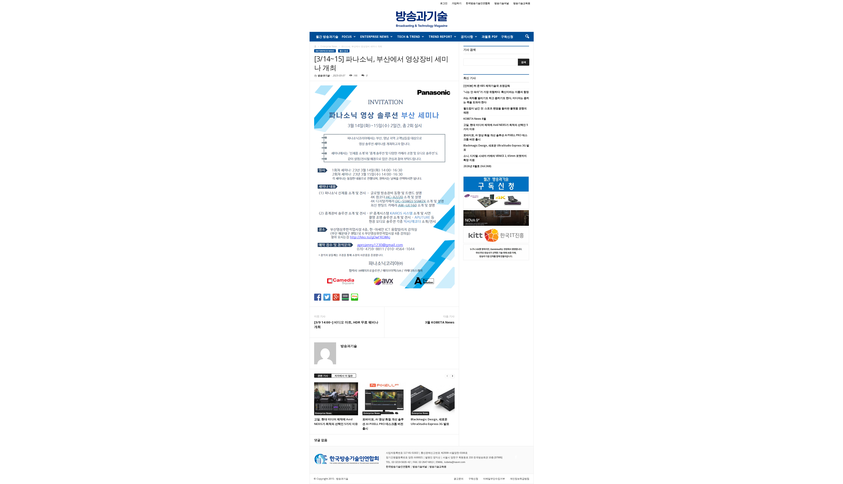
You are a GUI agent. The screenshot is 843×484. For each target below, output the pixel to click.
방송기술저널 (501, 3)
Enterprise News (374, 36)
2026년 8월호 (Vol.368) (477, 166)
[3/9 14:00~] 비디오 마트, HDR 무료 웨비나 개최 (346, 324)
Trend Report (440, 36)
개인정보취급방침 (519, 478)
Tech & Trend (408, 36)
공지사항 (467, 36)
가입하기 (456, 3)
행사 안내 (344, 50)
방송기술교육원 (521, 3)
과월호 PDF (489, 36)
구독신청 (507, 36)
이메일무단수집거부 (494, 478)
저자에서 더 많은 (344, 375)
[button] (527, 37)
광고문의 (458, 478)
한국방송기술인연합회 (478, 3)
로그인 (443, 3)
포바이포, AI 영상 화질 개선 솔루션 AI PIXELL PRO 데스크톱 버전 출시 (383, 423)
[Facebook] (515, 456)
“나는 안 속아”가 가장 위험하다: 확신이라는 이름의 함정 (496, 92)
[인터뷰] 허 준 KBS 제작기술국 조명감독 (486, 86)
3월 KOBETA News (439, 322)
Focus (347, 36)
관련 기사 (323, 375)
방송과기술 (324, 75)
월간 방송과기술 (327, 36)
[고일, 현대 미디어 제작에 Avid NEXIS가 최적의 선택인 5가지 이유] (336, 398)
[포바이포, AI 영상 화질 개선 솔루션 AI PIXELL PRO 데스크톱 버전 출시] (384, 398)
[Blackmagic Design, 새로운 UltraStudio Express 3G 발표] (433, 398)
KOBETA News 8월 (474, 119)
